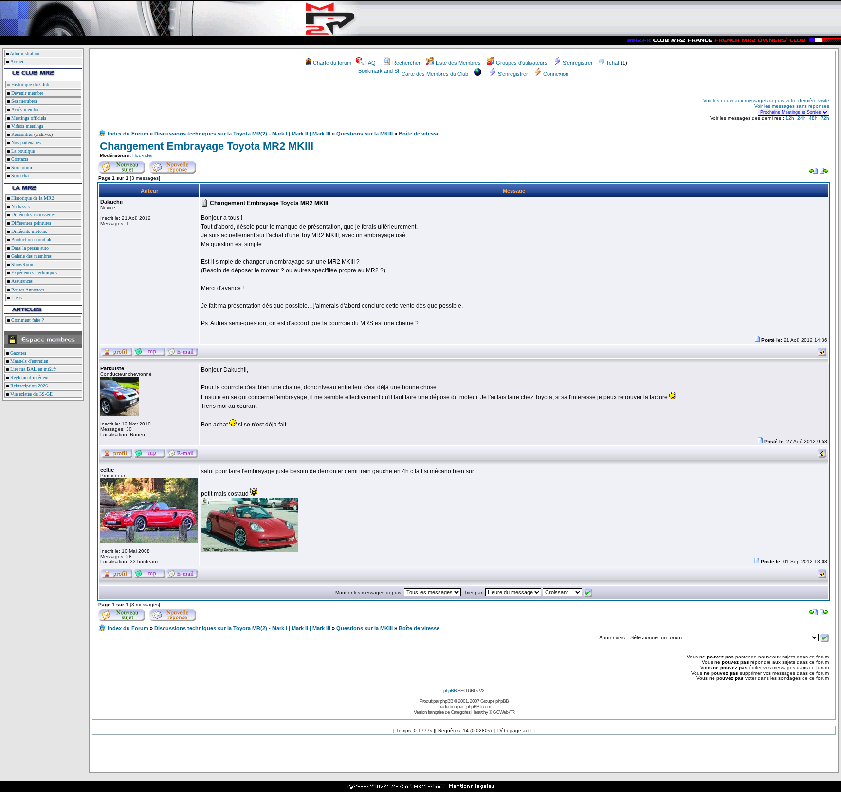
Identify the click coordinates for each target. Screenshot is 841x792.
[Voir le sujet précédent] (813, 171)
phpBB (450, 690)
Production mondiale (31, 239)
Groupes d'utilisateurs (522, 63)
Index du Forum (128, 133)
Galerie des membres (31, 256)
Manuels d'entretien (28, 361)
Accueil (17, 61)
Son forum (21, 167)
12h (790, 118)
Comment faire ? (27, 320)
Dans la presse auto (29, 248)
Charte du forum (332, 63)
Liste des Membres (458, 63)
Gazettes (17, 353)
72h (825, 118)
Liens (16, 297)
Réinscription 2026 (28, 385)
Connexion (555, 74)
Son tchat (20, 175)
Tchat (612, 63)
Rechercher (406, 63)
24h (801, 118)
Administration (24, 53)
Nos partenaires (25, 142)
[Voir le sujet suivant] (824, 171)
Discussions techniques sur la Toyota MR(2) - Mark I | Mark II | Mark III (242, 133)
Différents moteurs (28, 231)
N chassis (20, 206)
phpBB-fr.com (478, 706)
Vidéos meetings (26, 126)
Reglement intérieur (29, 377)
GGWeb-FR (503, 712)
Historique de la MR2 (32, 198)
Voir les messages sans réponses (791, 106)
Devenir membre (26, 93)
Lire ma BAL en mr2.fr (32, 369)
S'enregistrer (578, 63)
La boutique (22, 151)
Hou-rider (142, 155)
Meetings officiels (28, 118)
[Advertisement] (212, 106)
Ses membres (23, 101)
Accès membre (24, 109)
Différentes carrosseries (32, 214)
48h (813, 118)
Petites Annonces (27, 289)
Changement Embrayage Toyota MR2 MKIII (206, 146)
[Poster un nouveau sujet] (121, 166)
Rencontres (21, 134)
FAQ (370, 63)
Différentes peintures (30, 223)
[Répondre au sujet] (172, 166)
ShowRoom (22, 264)
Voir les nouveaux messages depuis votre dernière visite (766, 100)
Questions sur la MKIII (364, 133)
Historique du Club (29, 84)
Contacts (19, 159)
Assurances (21, 281)
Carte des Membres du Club (435, 74)
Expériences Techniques (33, 272)
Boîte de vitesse (419, 133)
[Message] (757, 340)
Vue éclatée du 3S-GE (31, 394)
